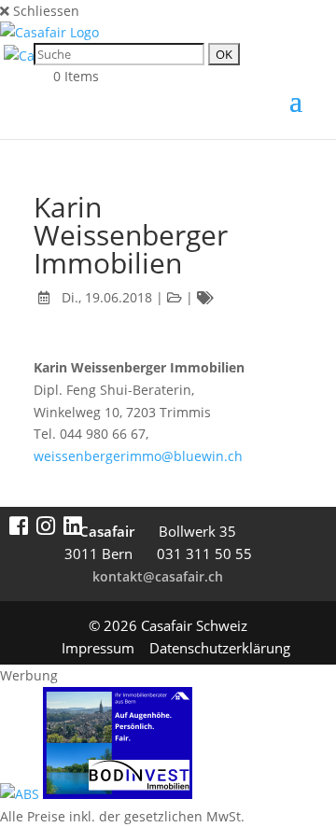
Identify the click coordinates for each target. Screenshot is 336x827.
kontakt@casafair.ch (157, 576)
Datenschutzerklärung (219, 647)
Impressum (98, 647)
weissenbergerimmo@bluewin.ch (138, 456)
